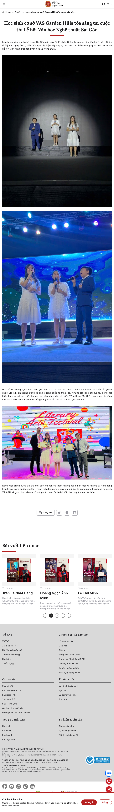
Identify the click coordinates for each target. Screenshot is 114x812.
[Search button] (103, 4)
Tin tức (18, 12)
